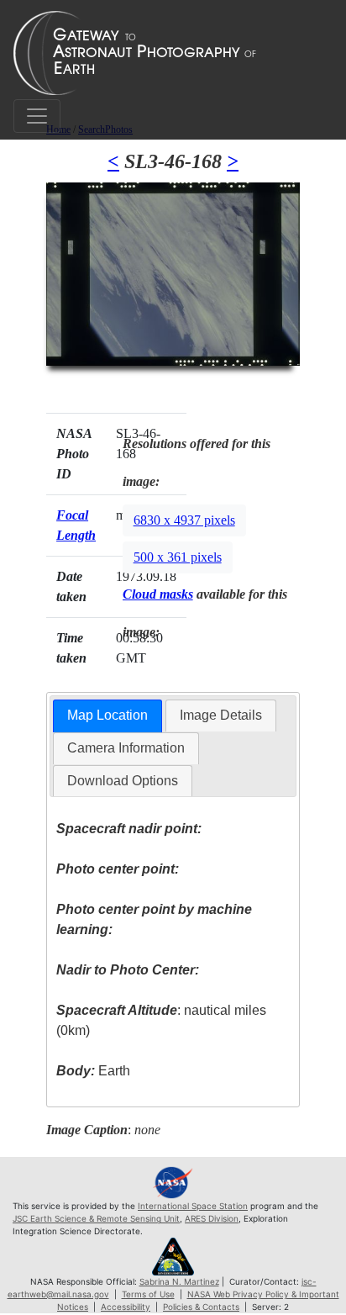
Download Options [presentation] (122, 781)
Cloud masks (158, 594)
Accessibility (125, 1307)
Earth (93, 1071)
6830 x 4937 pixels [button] (184, 520)
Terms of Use (148, 1294)
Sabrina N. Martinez (179, 1281)
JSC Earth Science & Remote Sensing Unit (96, 1218)
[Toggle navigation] (36, 116)
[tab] (107, 716)
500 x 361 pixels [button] (178, 557)
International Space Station (193, 1206)
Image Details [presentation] (221, 715)
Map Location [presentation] (107, 715)
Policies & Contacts (201, 1307)
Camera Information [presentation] (126, 748)
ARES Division (212, 1218)
